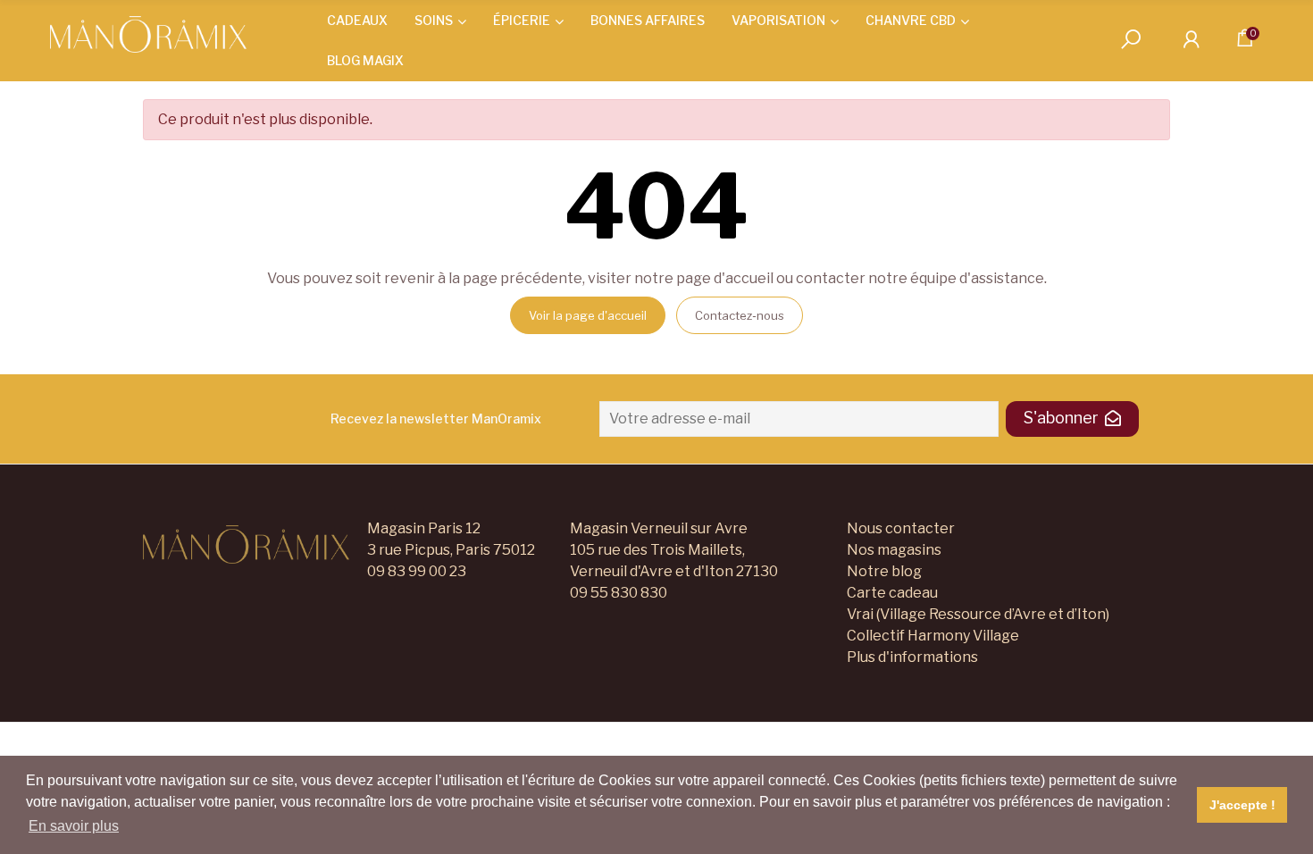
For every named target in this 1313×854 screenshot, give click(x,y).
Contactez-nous (739, 315)
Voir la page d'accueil (588, 315)
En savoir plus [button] (74, 825)
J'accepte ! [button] (1242, 805)
